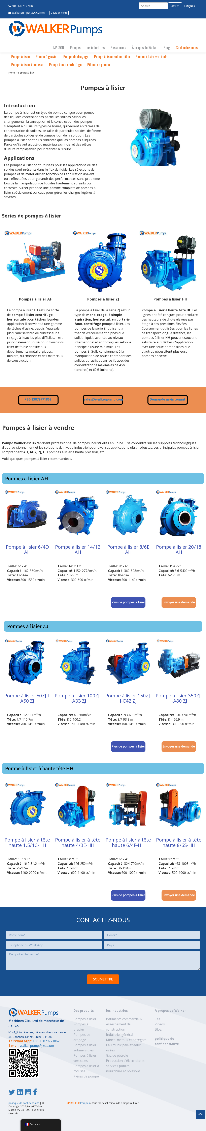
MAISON (58, 47)
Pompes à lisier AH (36, 299)
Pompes (75, 47)
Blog (167, 47)
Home (11, 72)
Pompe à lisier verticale (151, 56)
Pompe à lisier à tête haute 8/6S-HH (178, 842)
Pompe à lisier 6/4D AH (27, 549)
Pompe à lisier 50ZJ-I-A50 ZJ (27, 698)
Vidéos (160, 1024)
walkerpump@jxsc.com (37, 1045)
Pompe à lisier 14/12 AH (77, 549)
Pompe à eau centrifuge (65, 64)
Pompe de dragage (76, 56)
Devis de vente (59, 12)
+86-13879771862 (23, 6)
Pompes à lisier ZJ (103, 299)
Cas (157, 1019)
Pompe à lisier (20, 56)
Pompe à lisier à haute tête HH (39, 768)
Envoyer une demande (179, 602)
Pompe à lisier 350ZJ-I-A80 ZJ (179, 698)
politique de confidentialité (23, 1103)
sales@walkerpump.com (103, 399)
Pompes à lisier (84, 1019)
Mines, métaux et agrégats (126, 1040)
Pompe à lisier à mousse (27, 64)
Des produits (83, 1010)
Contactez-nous (187, 47)
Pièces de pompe (98, 64)
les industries (96, 47)
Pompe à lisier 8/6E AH (128, 549)
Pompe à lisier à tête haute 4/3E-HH (77, 842)
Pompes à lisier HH (170, 299)
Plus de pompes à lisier (128, 602)
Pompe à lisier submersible (112, 56)
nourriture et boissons (123, 1071)
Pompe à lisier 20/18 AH (178, 549)
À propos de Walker (145, 47)
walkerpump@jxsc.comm (28, 12)
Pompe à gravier (47, 56)
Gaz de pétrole (117, 1055)
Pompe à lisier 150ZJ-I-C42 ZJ (128, 698)
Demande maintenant (167, 399)
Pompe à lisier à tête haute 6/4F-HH (128, 842)
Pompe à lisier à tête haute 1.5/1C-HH (27, 842)
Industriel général (119, 1034)
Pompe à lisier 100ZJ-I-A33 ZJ (78, 698)
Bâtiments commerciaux (124, 1019)
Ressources (118, 47)
